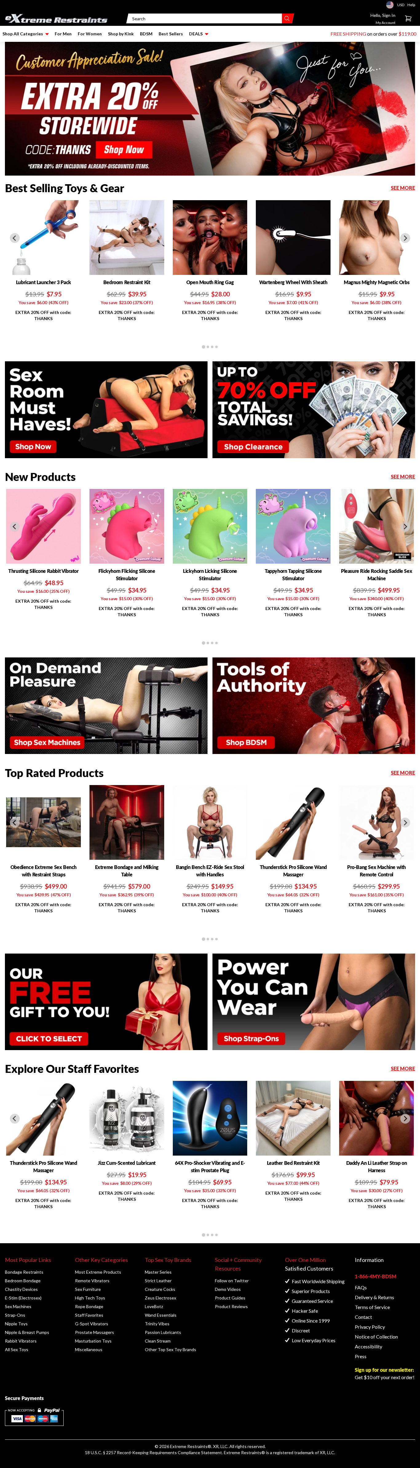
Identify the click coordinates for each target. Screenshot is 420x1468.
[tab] (203, 347)
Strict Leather (158, 1280)
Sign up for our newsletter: (384, 1370)
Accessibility (368, 1346)
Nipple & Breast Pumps (27, 1332)
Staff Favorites (89, 1315)
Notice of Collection (376, 1336)
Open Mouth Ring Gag (210, 282)
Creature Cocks (160, 1289)
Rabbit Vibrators (21, 1340)
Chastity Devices (21, 1289)
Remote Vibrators (92, 1280)
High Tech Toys (90, 1297)
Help (411, 4)
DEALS (196, 33)
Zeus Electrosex (160, 1297)
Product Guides (230, 1297)
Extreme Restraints (189, 1446)
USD (391, 5)
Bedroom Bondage (23, 1280)
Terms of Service (372, 1307)
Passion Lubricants (163, 1332)
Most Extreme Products (98, 1272)
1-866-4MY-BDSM (375, 1276)
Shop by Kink (121, 33)
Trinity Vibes (157, 1323)
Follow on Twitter (232, 1280)
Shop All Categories (22, 33)
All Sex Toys (16, 1349)
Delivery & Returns (374, 1297)
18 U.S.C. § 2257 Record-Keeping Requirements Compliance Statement (153, 1452)
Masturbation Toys (93, 1340)
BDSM (146, 33)
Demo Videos (228, 1289)
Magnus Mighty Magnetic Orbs (376, 282)
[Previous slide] (15, 238)
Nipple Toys (16, 1323)
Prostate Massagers (94, 1332)
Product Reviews (231, 1306)
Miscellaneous (88, 1349)
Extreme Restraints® (244, 1452)
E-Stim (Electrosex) (23, 1297)
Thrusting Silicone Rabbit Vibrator (43, 571)
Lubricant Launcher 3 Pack (43, 282)
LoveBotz (154, 1306)
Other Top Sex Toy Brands (170, 1349)
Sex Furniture (88, 1289)
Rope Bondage (89, 1306)
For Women (90, 33)
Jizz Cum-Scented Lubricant (127, 1163)
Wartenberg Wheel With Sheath (293, 282)
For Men (63, 33)
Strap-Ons (15, 1315)
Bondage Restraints (24, 1272)
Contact (363, 1317)
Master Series (158, 1272)
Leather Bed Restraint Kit (293, 1163)
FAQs (361, 1287)
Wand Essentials (160, 1315)
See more (403, 188)
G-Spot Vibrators (91, 1323)
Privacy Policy (370, 1327)
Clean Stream (158, 1340)
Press (361, 1356)
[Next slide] (405, 238)
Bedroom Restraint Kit (126, 282)
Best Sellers (171, 33)
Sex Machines (18, 1306)
